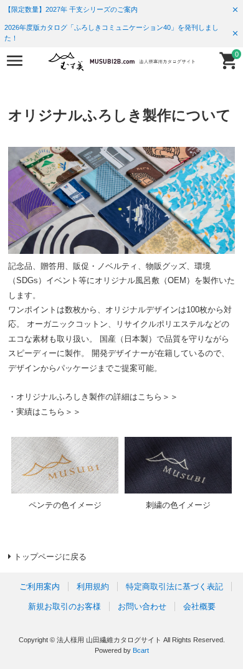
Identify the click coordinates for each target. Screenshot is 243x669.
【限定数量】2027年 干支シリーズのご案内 (71, 9)
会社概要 (199, 606)
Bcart (141, 650)
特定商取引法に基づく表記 (174, 586)
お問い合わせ (142, 606)
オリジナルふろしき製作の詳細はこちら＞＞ (97, 396)
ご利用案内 (39, 586)
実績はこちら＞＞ (48, 411)
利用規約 (93, 586)
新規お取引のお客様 (64, 606)
